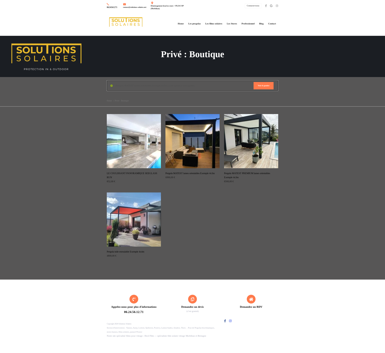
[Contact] (192, 304)
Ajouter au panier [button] (134, 164)
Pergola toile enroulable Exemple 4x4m (125, 251)
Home (109, 101)
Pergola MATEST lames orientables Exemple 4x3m (190, 173)
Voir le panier (264, 85)
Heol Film (149, 336)
